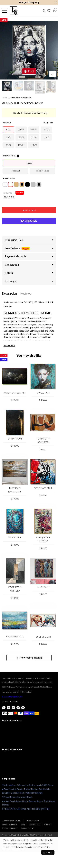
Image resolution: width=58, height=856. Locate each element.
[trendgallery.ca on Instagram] (18, 707)
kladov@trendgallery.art (12, 696)
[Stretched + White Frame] (10, 184)
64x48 (21, 137)
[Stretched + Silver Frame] (33, 184)
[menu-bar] (5, 11)
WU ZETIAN (43, 392)
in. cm (48, 123)
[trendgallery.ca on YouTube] (23, 707)
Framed (29, 163)
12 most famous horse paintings (17, 797)
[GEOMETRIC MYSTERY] (15, 571)
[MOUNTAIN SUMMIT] (15, 377)
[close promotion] (56, 2)
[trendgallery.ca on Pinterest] (13, 707)
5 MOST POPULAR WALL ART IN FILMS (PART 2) (25, 809)
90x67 (8, 145)
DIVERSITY (43, 587)
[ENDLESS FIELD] (15, 620)
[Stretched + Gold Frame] (16, 184)
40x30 (21, 129)
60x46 (8, 137)
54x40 (46, 129)
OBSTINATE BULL (43, 488)
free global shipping (29, 2)
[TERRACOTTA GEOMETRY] (43, 423)
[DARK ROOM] (15, 423)
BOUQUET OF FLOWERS (43, 539)
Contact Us (34, 824)
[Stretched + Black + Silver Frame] (39, 184)
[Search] (44, 10)
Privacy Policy (32, 821)
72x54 (33, 137)
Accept (47, 852)
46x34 (33, 129)
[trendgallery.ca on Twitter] (8, 707)
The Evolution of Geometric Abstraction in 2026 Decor (28, 785)
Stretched (16, 170)
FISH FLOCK (14, 537)
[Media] (52, 74)
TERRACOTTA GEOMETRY (43, 440)
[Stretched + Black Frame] (27, 184)
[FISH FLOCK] (15, 521)
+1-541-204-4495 (10, 701)
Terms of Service (9, 824)
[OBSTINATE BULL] (43, 472)
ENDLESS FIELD (15, 636)
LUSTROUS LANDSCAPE (15, 490)
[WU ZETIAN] (43, 377)
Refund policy (27, 828)
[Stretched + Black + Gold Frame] (22, 184)
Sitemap (47, 824)
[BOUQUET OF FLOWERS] (43, 521)
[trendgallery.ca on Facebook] (3, 707)
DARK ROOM (15, 438)
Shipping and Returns (11, 821)
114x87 (34, 145)
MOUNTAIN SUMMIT (15, 392)
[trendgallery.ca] (14, 10)
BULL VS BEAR (43, 636)
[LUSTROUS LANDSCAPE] (15, 472)
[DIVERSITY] (43, 571)
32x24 (8, 129)
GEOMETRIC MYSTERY (15, 589)
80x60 (46, 137)
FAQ (23, 824)
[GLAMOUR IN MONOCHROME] (29, 50)
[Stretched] (5, 184)
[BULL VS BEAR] (43, 621)
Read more (9, 345)
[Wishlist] (49, 10)
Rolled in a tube (42, 170)
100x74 (21, 145)
